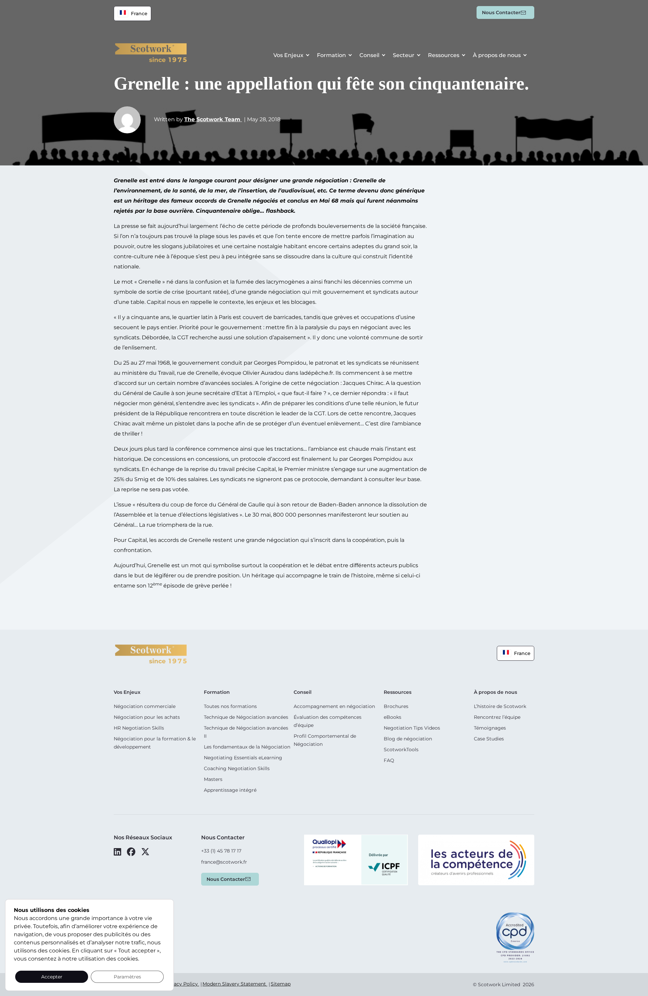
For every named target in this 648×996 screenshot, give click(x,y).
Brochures (396, 706)
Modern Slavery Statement (234, 984)
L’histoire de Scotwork (500, 706)
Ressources (443, 55)
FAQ (389, 760)
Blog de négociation (408, 739)
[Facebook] (131, 852)
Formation (331, 55)
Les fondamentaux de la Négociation (247, 747)
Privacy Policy (181, 984)
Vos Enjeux (288, 55)
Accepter (51, 977)
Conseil (369, 55)
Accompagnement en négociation (334, 706)
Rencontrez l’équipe (497, 717)
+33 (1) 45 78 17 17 (221, 851)
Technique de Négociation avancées (246, 717)
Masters (213, 779)
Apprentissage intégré (230, 790)
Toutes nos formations (230, 706)
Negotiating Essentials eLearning (243, 758)
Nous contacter (501, 12)
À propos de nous (497, 55)
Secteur (403, 55)
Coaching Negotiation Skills (237, 768)
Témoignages (490, 728)
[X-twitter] (145, 852)
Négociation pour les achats (147, 717)
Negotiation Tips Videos (412, 728)
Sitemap (281, 984)
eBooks (392, 717)
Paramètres (127, 977)
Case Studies (489, 739)
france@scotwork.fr (224, 862)
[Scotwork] (151, 653)
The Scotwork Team (213, 119)
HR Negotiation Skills (139, 728)
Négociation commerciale (145, 706)
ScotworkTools (401, 749)
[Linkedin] (117, 852)
